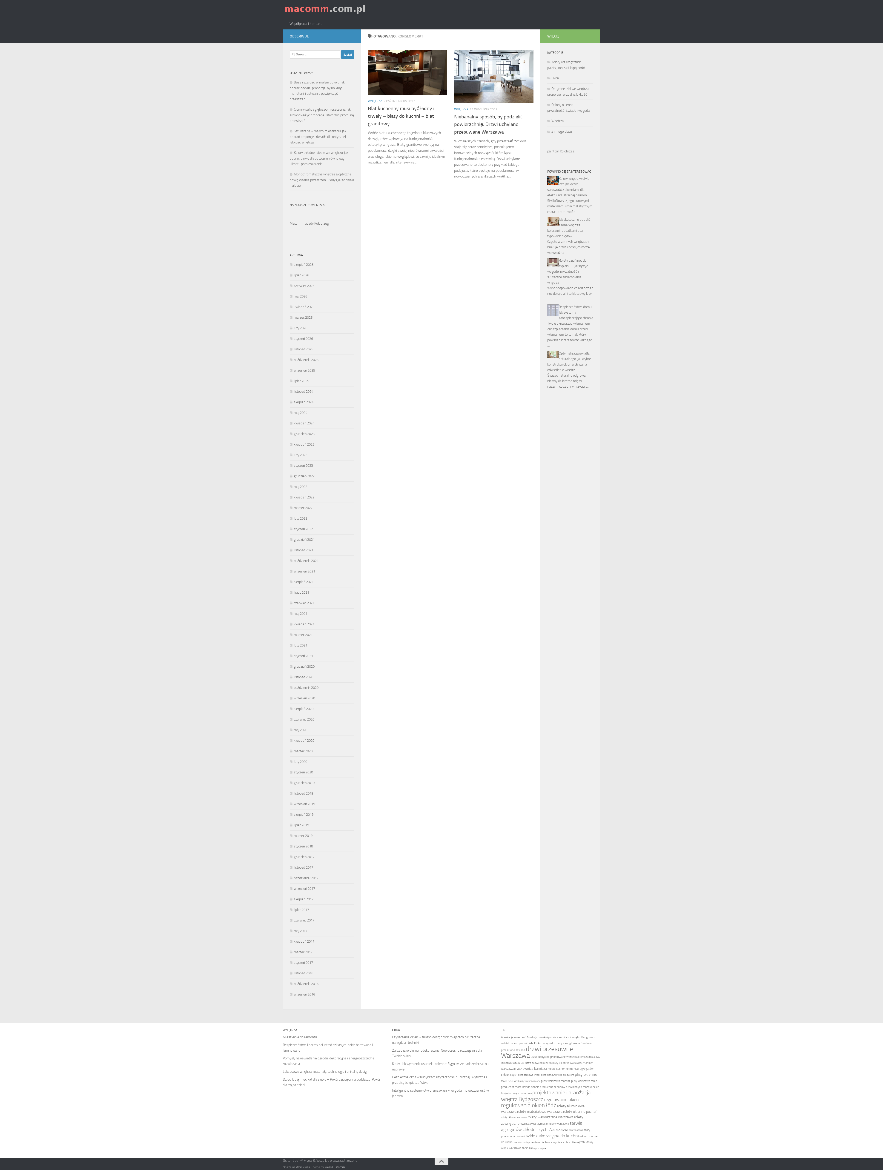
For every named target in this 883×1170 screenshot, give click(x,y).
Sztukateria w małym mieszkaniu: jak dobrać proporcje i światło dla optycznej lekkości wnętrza (318, 136)
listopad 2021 (303, 550)
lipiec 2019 (301, 825)
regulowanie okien (561, 1099)
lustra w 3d (517, 1062)
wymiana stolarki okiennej (566, 1142)
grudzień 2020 (304, 666)
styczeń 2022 (303, 529)
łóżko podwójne (537, 1148)
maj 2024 (300, 413)
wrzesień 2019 (304, 804)
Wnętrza (375, 101)
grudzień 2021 (304, 540)
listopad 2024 (303, 391)
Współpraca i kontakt (306, 23)
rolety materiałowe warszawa (539, 1111)
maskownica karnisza (530, 1068)
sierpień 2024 (303, 402)
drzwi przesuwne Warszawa (537, 1052)
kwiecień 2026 (304, 307)
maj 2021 (300, 614)
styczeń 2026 (303, 339)
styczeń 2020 (303, 772)
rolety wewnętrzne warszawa (550, 1117)
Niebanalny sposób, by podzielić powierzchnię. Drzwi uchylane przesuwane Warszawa (488, 124)
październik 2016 (306, 984)
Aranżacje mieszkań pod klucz (542, 1037)
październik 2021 (306, 561)
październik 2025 (306, 360)
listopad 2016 (303, 973)
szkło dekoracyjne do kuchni (552, 1136)
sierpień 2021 (303, 582)
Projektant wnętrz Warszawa (516, 1093)
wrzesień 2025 (304, 370)
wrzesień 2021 (304, 571)
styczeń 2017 (303, 963)
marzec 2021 (303, 635)
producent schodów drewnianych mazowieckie (569, 1087)
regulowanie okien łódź (528, 1105)
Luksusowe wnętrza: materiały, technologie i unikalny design (326, 1072)
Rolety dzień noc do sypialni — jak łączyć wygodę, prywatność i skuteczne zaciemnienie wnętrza (567, 271)
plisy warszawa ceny (529, 1081)
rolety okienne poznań (580, 1111)
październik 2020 (306, 688)
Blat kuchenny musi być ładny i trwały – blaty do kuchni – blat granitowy (401, 116)
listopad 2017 (303, 867)
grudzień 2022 (304, 476)
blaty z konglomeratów (570, 1043)
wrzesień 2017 (304, 889)
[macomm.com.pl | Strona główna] (325, 9)
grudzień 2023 (304, 434)
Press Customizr (334, 1167)
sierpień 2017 (303, 899)
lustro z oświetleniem (536, 1062)
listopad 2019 (303, 793)
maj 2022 (300, 487)
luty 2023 (300, 455)
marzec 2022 (303, 508)
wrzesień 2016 (304, 994)
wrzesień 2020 (304, 698)
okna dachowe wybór (529, 1074)
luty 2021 (300, 645)
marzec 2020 (303, 751)
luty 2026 (300, 328)
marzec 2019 (303, 836)
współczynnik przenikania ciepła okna (533, 1142)
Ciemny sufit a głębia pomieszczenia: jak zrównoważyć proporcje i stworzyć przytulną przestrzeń (322, 115)
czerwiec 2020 (304, 719)
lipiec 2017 (301, 910)
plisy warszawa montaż (556, 1081)
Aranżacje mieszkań (513, 1037)
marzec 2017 (303, 952)
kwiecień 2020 (304, 740)
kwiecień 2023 (304, 444)
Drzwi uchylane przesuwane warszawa (554, 1056)
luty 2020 (300, 762)
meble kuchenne (558, 1068)
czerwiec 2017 (304, 920)
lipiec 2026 (301, 275)
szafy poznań (576, 1130)
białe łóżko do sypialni (541, 1043)
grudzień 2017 (304, 857)
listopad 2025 (303, 349)
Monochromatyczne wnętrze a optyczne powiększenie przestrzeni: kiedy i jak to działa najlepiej (322, 180)
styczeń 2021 (303, 656)
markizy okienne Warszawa (565, 1062)
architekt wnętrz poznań (514, 1043)
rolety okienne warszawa (514, 1117)
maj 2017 (300, 931)
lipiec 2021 (301, 592)
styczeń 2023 (303, 465)
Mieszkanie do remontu (300, 1037)
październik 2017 (306, 878)
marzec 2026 (303, 317)
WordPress (303, 1167)
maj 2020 (300, 730)
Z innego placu (561, 131)
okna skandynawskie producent (557, 1074)
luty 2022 (300, 518)
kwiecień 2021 (304, 624)
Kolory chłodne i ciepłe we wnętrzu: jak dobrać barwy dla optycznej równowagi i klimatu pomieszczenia (319, 158)
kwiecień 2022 (304, 497)
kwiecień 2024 (304, 423)
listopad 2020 (303, 677)
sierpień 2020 (303, 709)
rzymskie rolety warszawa (552, 1123)
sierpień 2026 (303, 265)
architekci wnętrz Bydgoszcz (577, 1037)
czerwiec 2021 (304, 603)
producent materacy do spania (520, 1087)
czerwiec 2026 (304, 286)
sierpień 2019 (303, 814)
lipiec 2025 (301, 381)
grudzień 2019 (304, 783)
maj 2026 (300, 296)
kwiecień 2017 (304, 941)
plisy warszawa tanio (584, 1081)
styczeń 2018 (303, 846)
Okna (555, 78)
